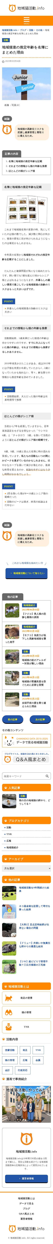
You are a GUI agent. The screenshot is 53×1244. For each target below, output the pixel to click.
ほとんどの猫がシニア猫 (22, 171)
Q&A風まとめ (26, 1213)
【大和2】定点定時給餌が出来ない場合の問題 (34, 926)
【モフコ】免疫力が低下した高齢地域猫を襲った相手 (25, 634)
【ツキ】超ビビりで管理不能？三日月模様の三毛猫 (33, 963)
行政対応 (23, 1070)
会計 (7, 1070)
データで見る (26, 1203)
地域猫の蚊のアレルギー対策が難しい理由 (34, 657)
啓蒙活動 (10, 1050)
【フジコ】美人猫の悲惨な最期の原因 (34, 611)
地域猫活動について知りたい (29, 573)
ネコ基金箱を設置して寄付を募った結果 (34, 908)
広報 (9, 841)
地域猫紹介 (13, 847)
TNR (9, 834)
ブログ (26, 1208)
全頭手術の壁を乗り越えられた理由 (34, 700)
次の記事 (40, 719)
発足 (25, 1050)
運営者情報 (28, 1178)
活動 (9, 827)
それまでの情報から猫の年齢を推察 (28, 166)
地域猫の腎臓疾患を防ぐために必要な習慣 (34, 679)
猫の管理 (26, 1012)
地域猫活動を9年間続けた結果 (34, 889)
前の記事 (13, 719)
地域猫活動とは (26, 1198)
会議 (38, 1060)
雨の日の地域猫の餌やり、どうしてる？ (34, 800)
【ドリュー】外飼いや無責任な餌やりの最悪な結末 (34, 945)
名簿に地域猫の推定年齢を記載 (25, 161)
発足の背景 (26, 998)
